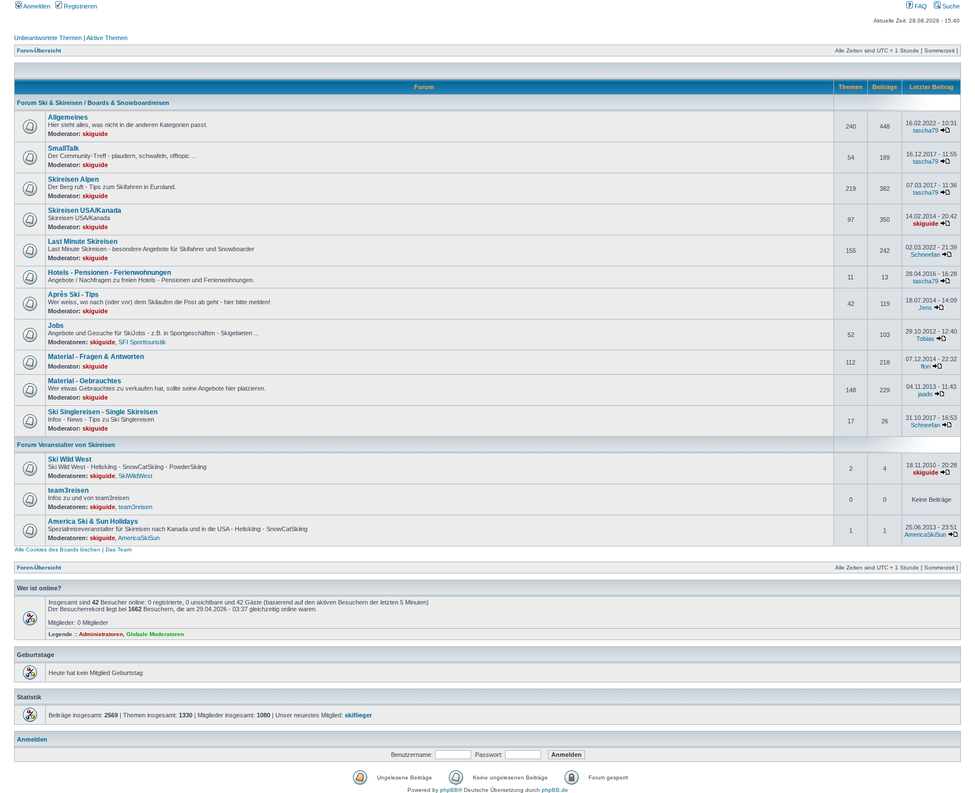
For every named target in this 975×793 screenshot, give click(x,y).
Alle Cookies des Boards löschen (57, 549)
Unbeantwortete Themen (48, 37)
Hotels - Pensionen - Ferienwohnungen (109, 273)
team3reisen (68, 490)
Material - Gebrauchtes (84, 381)
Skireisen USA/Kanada (84, 210)
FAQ (920, 6)
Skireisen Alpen (73, 179)
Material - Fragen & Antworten (96, 357)
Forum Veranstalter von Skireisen (66, 444)
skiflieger (358, 715)
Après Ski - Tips (73, 295)
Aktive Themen (107, 37)
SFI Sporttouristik (142, 342)
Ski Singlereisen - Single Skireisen (102, 412)
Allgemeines (68, 117)
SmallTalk (63, 148)
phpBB (449, 790)
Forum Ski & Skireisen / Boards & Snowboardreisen (93, 102)
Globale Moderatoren (155, 634)
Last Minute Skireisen (82, 242)
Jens (925, 307)
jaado (925, 394)
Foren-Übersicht (39, 50)
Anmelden (36, 6)
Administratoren (101, 634)
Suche (950, 6)
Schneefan (925, 254)
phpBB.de (555, 790)
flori (925, 366)
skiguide (95, 133)
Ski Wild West (69, 459)
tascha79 (925, 130)
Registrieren (79, 6)
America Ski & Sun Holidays (93, 521)
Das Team (118, 549)
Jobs (56, 326)
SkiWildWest (135, 475)
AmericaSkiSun (139, 537)
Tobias (925, 338)
